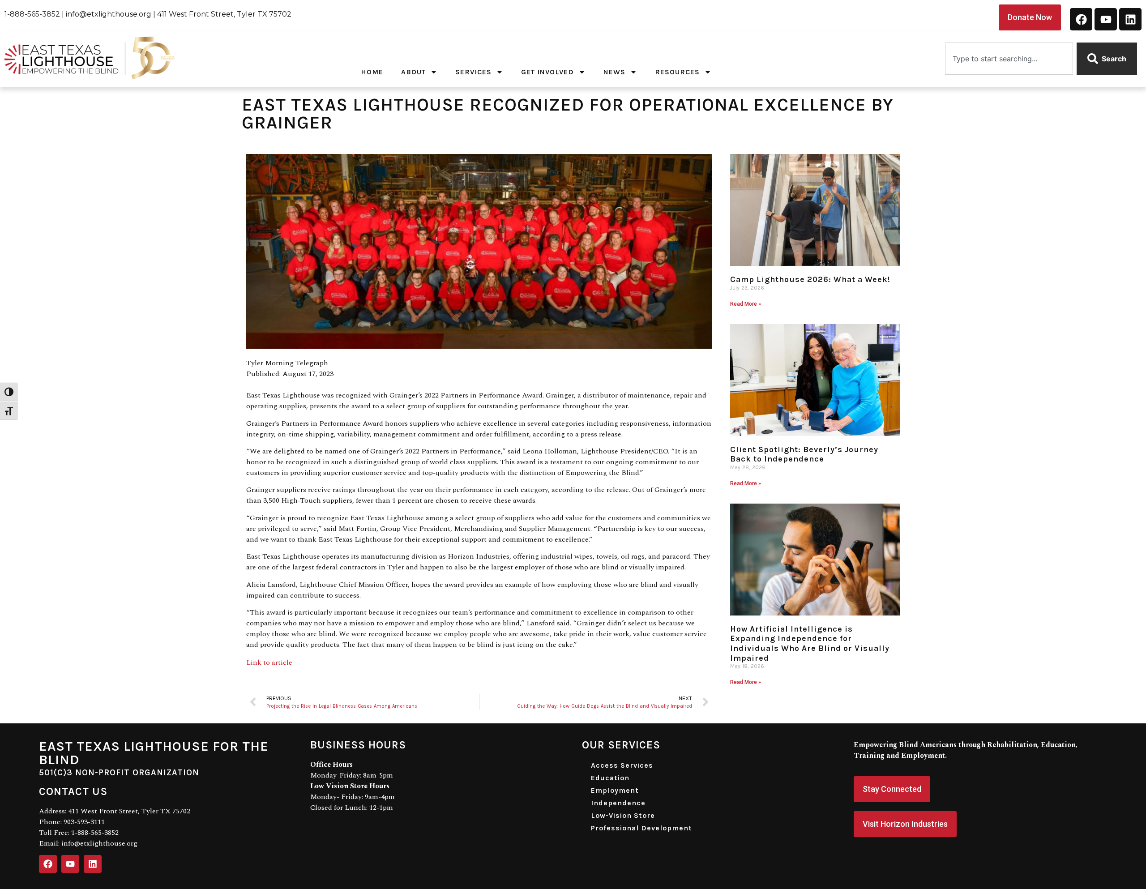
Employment (615, 790)
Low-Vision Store (623, 815)
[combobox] (1009, 59)
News (614, 72)
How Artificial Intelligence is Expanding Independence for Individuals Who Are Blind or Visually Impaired (809, 643)
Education (610, 778)
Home (372, 72)
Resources (677, 72)
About (413, 72)
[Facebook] (1081, 19)
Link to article (269, 662)
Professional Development (641, 828)
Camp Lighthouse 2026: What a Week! (810, 279)
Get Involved (547, 72)
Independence (618, 803)
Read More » (745, 304)
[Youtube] (1106, 19)
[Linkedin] (1130, 19)
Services (473, 72)
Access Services (622, 765)
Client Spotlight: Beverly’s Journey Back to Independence (804, 454)
